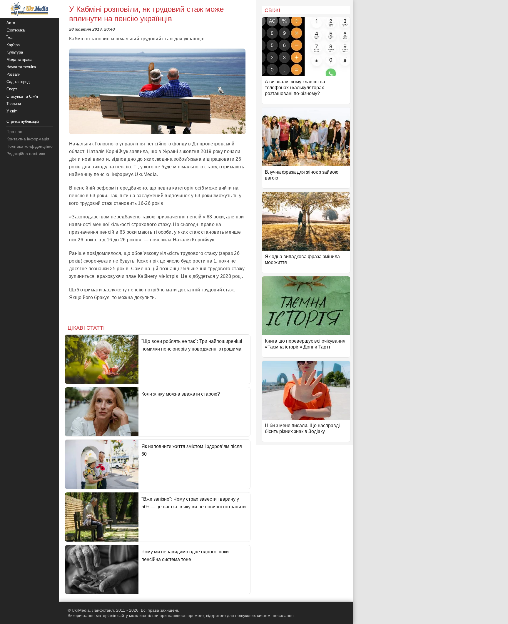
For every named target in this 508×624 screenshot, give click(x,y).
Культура (14, 52)
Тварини (13, 104)
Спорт (11, 89)
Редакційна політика (25, 153)
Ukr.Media (146, 174)
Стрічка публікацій (22, 121)
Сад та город (18, 81)
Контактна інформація (27, 139)
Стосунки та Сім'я (22, 96)
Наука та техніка (21, 67)
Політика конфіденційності (31, 146)
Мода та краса (19, 59)
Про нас (14, 131)
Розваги (13, 74)
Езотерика (15, 30)
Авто (10, 23)
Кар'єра (13, 45)
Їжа (9, 37)
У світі (12, 111)
